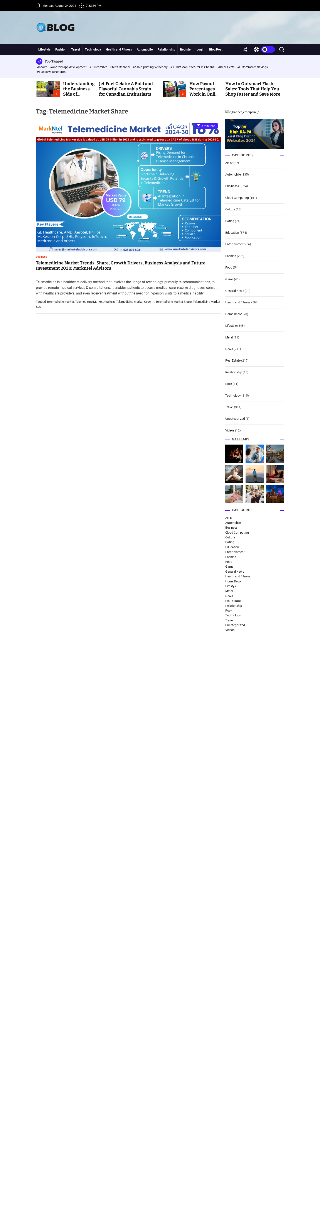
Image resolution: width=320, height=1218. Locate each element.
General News (234, 291)
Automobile (145, 49)
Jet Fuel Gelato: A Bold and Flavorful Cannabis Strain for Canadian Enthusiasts (126, 89)
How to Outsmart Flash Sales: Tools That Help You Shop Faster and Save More (252, 89)
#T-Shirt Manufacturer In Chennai (193, 67)
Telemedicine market (60, 301)
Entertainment (235, 244)
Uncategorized (235, 418)
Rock (228, 384)
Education (232, 232)
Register (186, 49)
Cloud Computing (237, 198)
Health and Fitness (119, 49)
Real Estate (233, 360)
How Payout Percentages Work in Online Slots (205, 91)
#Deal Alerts (226, 67)
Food (228, 267)
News (229, 349)
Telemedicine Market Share (174, 301)
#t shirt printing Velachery (150, 67)
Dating (229, 221)
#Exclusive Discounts (51, 72)
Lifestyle (44, 49)
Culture (230, 209)
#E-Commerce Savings (252, 67)
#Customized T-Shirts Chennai (110, 67)
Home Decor (233, 314)
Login (200, 49)
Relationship (166, 49)
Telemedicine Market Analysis (95, 301)
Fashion (60, 49)
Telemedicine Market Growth (135, 301)
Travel (75, 49)
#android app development (68, 67)
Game (229, 279)
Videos (229, 430)
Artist (229, 163)
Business (41, 257)
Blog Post (215, 49)
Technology (93, 49)
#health (42, 67)
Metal (229, 337)
